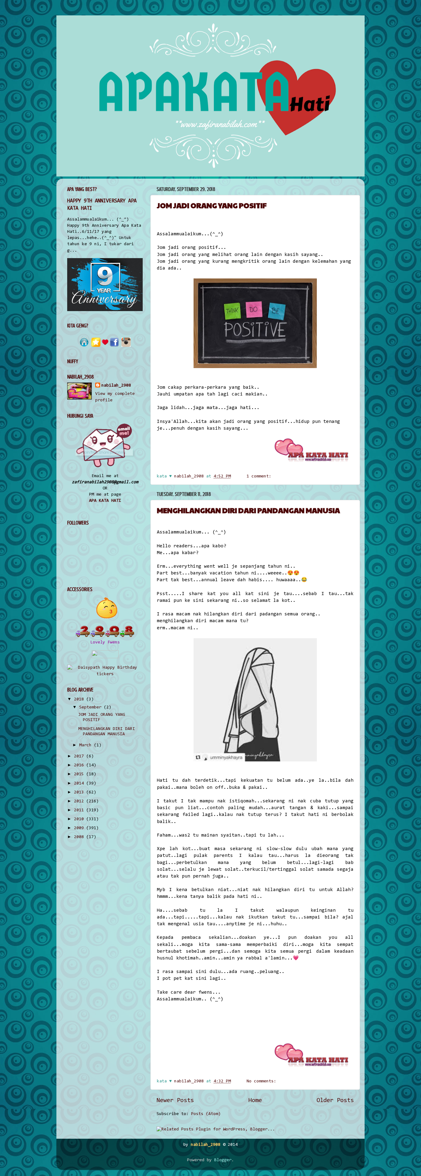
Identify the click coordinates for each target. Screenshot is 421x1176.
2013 (80, 792)
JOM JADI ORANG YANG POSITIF (212, 205)
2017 (80, 756)
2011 (80, 810)
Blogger (222, 1160)
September (91, 707)
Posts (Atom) (206, 1114)
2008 (80, 837)
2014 (80, 783)
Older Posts (335, 1100)
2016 (80, 765)
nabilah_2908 (116, 385)
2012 (80, 801)
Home (255, 1100)
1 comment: (260, 476)
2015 (80, 774)
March (86, 745)
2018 (80, 699)
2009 (80, 828)
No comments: (263, 1081)
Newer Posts (175, 1100)
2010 (80, 819)
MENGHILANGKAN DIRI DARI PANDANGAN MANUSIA (248, 510)
